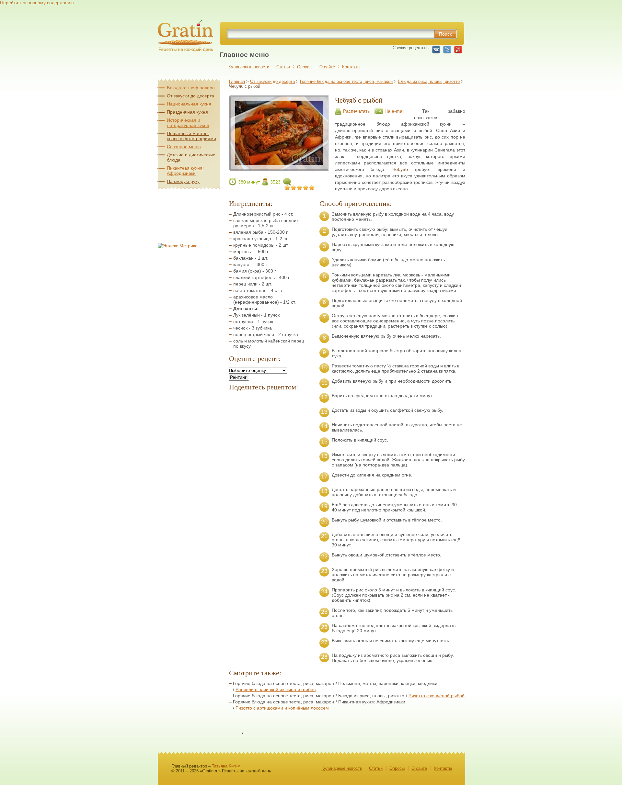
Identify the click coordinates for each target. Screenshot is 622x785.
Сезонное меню (184, 146)
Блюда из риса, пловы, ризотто (429, 81)
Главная (237, 81)
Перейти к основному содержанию (37, 2)
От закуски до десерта (272, 81)
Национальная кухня (189, 104)
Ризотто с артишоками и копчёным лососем (282, 708)
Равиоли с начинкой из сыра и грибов (276, 689)
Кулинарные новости (248, 66)
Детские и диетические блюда (191, 157)
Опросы (304, 66)
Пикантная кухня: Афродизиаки (185, 170)
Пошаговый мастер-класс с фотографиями (191, 136)
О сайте (327, 66)
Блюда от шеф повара (191, 87)
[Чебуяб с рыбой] (279, 168)
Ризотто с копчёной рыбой (437, 695)
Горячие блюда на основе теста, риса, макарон (346, 81)
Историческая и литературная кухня (188, 123)
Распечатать (356, 111)
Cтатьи (283, 66)
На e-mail (394, 111)
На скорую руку (183, 181)
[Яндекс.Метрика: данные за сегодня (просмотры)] (178, 245)
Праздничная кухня (187, 112)
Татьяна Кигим (226, 766)
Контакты (351, 66)
